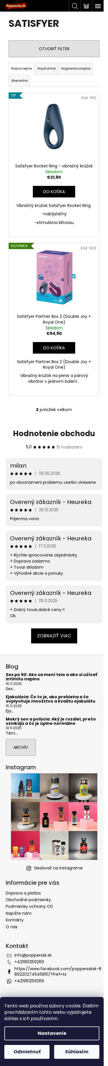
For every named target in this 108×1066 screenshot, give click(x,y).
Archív (21, 747)
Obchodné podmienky (28, 900)
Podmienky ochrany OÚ (29, 906)
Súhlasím (76, 1051)
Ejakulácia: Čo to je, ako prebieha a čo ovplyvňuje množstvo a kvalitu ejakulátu (50, 699)
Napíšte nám (19, 913)
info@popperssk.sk (33, 955)
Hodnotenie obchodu (54, 433)
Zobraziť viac (54, 635)
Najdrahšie (46, 68)
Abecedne (19, 80)
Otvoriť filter (54, 49)
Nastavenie (52, 1033)
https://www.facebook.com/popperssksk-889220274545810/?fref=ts (57, 971)
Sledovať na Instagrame (58, 868)
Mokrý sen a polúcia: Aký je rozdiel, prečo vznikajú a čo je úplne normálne (51, 721)
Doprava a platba (23, 893)
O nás (12, 927)
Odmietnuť (27, 1051)
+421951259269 (29, 962)
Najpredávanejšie (75, 68)
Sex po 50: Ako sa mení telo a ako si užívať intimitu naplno (51, 677)
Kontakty (15, 920)
